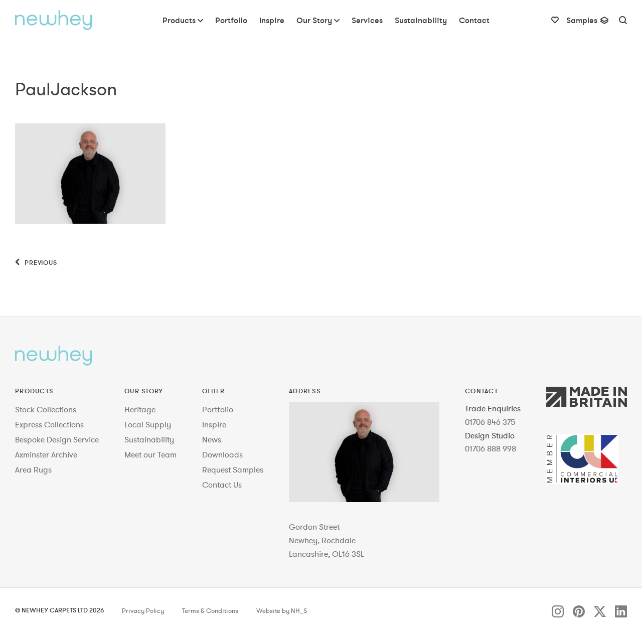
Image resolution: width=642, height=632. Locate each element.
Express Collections (49, 424)
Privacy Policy (143, 611)
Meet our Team (150, 454)
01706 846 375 (490, 422)
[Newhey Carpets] (53, 20)
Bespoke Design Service (57, 439)
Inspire (214, 424)
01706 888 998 (490, 448)
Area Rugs (33, 469)
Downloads (222, 454)
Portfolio (217, 409)
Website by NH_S (281, 611)
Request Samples (232, 469)
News (211, 439)
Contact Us (222, 485)
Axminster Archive (46, 454)
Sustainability (149, 439)
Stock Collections (45, 409)
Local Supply (147, 424)
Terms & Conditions (210, 611)
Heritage (139, 409)
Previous (40, 262)
